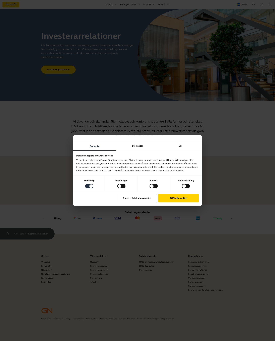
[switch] (121, 186)
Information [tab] (137, 146)
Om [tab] (180, 146)
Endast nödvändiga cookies (137, 198)
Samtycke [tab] (95, 146)
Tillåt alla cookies (178, 198)
